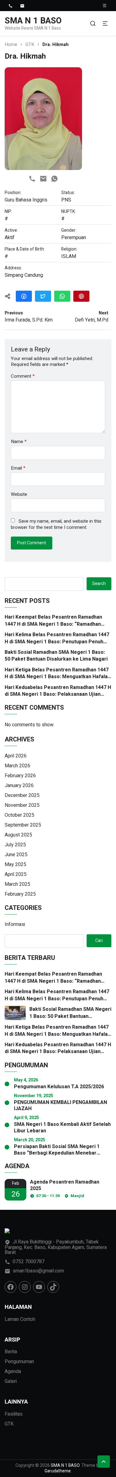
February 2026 (20, 775)
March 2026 (17, 766)
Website (19, 494)
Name (19, 441)
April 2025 (16, 874)
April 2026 (16, 756)
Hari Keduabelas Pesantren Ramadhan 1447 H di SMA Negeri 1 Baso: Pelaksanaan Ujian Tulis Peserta (58, 691)
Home (11, 44)
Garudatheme (58, 1471)
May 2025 (15, 864)
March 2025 (17, 884)
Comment (23, 376)
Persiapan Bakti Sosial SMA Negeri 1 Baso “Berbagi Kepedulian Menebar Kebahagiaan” (57, 1149)
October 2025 (19, 815)
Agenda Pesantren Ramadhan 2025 (64, 1185)
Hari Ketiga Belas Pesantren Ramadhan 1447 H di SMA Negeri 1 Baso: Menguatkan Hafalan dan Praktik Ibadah (57, 673)
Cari (99, 940)
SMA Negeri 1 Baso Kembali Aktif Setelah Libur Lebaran (62, 1127)
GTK (29, 44)
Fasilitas (14, 1414)
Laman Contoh (20, 1319)
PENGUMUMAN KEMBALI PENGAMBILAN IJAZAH (60, 1105)
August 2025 (18, 835)
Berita (11, 1351)
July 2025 (15, 844)
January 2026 (19, 785)
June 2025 (16, 854)
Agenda (13, 1371)
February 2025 (20, 894)
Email (18, 468)
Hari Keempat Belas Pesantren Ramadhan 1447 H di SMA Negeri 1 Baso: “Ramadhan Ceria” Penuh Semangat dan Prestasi (53, 621)
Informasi (15, 924)
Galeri (11, 1381)
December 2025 (22, 795)
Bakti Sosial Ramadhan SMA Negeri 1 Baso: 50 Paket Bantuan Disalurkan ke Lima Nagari (56, 656)
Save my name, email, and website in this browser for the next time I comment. (56, 524)
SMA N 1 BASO (33, 21)
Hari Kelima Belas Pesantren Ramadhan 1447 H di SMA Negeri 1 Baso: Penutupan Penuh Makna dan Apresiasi (57, 638)
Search (99, 583)
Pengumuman (19, 1361)
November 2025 (22, 805)
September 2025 (23, 825)
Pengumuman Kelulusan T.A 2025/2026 (59, 1087)
